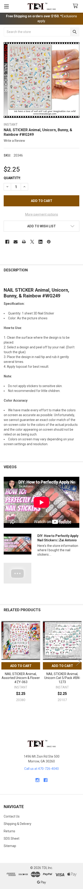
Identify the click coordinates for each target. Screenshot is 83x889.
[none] (41, 80)
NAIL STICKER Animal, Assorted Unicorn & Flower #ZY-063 (21, 678)
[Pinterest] (48, 241)
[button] (41, 226)
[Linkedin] (40, 241)
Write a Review (14, 140)
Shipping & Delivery (17, 824)
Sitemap (10, 846)
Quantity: (12, 178)
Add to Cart (21, 666)
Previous (4, 662)
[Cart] (76, 6)
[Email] (15, 241)
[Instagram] (37, 780)
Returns (9, 831)
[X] (32, 241)
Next (78, 662)
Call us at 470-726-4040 (41, 768)
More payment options (41, 214)
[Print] (23, 241)
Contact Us (12, 816)
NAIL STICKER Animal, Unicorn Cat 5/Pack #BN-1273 (62, 678)
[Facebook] (7, 241)
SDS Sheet (11, 838)
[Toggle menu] (6, 6)
